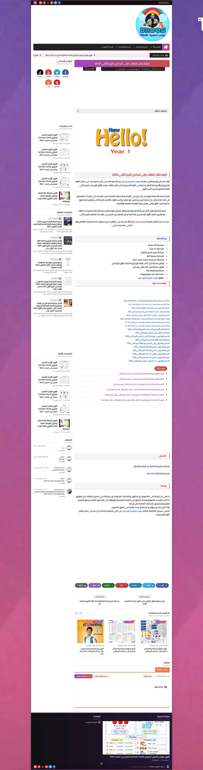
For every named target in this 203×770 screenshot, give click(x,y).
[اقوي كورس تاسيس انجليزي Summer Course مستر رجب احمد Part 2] (64, 166)
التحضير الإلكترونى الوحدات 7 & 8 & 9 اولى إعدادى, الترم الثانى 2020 (148, 315)
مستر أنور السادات (59, 489)
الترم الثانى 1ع (120, 69)
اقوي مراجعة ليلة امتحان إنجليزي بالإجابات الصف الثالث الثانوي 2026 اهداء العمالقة (53, 197)
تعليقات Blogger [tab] (162, 669)
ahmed (62, 478)
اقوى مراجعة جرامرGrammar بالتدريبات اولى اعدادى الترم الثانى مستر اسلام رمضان (135, 389)
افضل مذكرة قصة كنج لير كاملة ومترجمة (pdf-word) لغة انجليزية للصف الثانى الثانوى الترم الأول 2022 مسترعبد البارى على (47, 306)
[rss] (40, 2)
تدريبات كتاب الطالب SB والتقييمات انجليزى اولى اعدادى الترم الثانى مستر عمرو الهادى (134, 394)
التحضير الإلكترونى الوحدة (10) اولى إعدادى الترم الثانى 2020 (147, 336)
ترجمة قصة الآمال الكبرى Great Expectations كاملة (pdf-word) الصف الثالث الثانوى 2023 (47, 224)
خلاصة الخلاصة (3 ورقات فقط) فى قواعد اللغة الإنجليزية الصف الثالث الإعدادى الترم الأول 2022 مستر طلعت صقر (49, 285)
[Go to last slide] (80, 613)
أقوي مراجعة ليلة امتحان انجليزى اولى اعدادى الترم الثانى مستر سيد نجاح (139, 384)
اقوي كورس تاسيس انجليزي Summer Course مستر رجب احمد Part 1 (47, 181)
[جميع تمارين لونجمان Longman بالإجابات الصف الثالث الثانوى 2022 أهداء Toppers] (68, 262)
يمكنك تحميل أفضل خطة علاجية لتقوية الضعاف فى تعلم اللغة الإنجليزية (147, 300)
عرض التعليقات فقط (101, 676)
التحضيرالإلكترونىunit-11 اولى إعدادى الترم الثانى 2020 (149, 361)
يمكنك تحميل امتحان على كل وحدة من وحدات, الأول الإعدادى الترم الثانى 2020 (145, 318)
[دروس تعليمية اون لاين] (153, 24)
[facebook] (59, 2)
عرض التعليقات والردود (83, 676)
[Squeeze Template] (168, 766)
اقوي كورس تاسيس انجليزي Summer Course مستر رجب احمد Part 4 (102, 55)
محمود (62, 457)
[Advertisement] (76, 23)
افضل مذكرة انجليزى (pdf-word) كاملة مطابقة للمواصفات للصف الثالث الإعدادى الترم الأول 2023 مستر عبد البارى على (49, 244)
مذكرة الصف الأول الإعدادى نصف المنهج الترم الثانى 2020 (148, 329)
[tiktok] (48, 2)
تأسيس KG (156, 46)
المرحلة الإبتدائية (142, 46)
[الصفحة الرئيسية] (166, 47)
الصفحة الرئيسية (163, 2)
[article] (99, 600)
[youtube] (51, 2)
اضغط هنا (151, 473)
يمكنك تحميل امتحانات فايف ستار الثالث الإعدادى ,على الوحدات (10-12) (147, 322)
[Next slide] (76, 613)
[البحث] (35, 2)
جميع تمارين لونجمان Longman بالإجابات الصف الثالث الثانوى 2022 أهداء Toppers (48, 265)
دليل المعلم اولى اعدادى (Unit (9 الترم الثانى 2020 (152, 347)
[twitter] (55, 2)
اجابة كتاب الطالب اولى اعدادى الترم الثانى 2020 (152, 332)
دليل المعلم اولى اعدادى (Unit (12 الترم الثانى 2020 (151, 357)
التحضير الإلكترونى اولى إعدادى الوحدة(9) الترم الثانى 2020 (148, 343)
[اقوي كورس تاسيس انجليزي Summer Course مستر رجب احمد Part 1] (64, 181)
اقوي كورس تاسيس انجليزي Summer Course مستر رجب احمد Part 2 (47, 166)
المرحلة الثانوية (108, 46)
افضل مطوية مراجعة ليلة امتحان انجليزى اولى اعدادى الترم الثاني (141, 378)
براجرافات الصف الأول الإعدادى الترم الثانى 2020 (152, 339)
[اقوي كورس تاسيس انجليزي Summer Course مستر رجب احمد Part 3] (64, 152)
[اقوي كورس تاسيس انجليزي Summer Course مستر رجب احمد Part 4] (64, 137)
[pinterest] (44, 2)
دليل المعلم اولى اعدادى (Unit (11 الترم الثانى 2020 (151, 354)
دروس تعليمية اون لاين (131, 181)
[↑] (101, 764)
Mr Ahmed (165, 760)
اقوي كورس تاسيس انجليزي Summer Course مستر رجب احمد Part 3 (48, 55)
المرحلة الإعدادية (125, 46)
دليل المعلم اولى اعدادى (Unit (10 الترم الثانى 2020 (151, 350)
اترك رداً (61, 451)
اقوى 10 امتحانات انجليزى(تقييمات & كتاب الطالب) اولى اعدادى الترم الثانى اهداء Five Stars (132, 400)
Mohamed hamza (59, 467)
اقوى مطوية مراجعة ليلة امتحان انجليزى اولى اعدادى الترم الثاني (141, 373)
